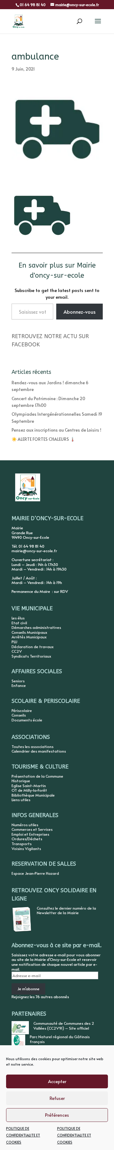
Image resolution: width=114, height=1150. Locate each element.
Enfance (19, 685)
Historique (21, 780)
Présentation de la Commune (37, 776)
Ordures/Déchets (27, 839)
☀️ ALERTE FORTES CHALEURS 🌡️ (43, 439)
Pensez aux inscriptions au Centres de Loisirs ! (56, 430)
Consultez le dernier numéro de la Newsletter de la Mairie (66, 910)
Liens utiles (21, 799)
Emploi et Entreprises (30, 834)
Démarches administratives (36, 627)
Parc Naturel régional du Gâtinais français (60, 1039)
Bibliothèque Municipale (33, 795)
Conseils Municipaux (29, 632)
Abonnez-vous (79, 311)
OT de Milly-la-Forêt (29, 790)
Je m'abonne (28, 988)
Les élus (18, 618)
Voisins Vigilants (26, 848)
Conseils (19, 715)
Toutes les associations (33, 746)
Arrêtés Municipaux (29, 637)
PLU (14, 641)
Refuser (57, 1098)
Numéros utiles (25, 824)
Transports (22, 843)
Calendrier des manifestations (39, 751)
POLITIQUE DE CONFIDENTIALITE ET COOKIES (23, 1135)
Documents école (27, 720)
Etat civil (19, 623)
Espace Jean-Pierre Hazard (35, 873)
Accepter (57, 1081)
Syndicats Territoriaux (31, 656)
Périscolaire (22, 710)
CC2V (17, 651)
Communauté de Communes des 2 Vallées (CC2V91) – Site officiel (63, 1025)
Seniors (18, 681)
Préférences (57, 1115)
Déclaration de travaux (33, 646)
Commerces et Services (32, 829)
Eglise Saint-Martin (29, 785)
